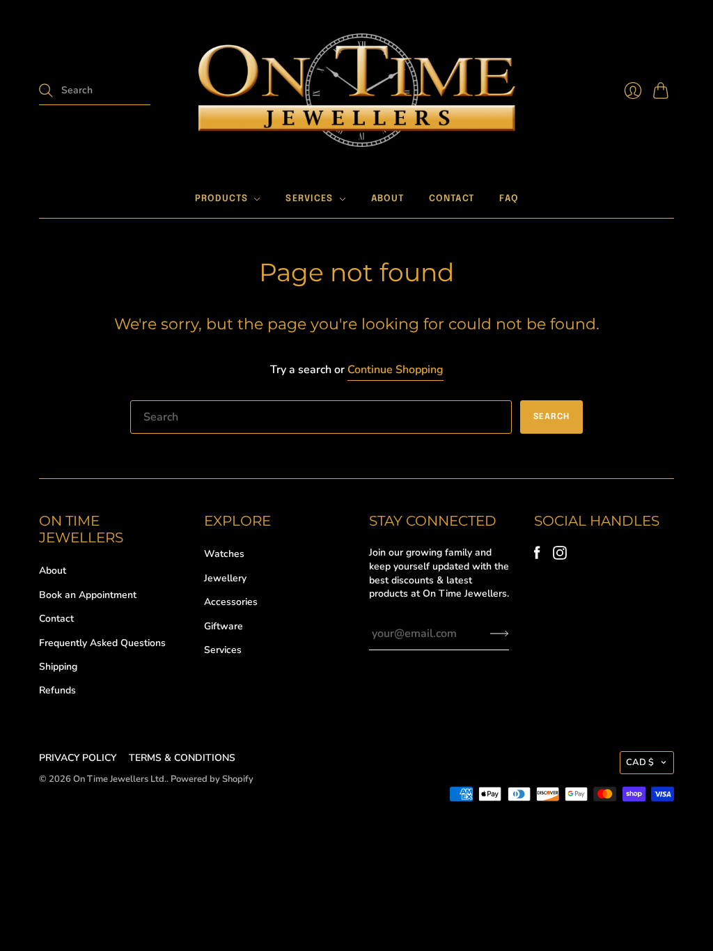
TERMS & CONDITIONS (182, 757)
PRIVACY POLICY (77, 757)
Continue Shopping (395, 369)
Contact (56, 618)
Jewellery (225, 578)
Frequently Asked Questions (102, 643)
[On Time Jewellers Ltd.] (356, 90)
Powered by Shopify (212, 779)
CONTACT (451, 198)
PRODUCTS (221, 198)
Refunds (57, 690)
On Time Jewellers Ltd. (119, 779)
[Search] (46, 90)
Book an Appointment (87, 595)
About (52, 570)
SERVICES (309, 198)
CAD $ (640, 762)
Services (223, 650)
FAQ (508, 198)
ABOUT (388, 198)
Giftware (223, 626)
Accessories (231, 601)
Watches (224, 553)
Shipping (58, 666)
